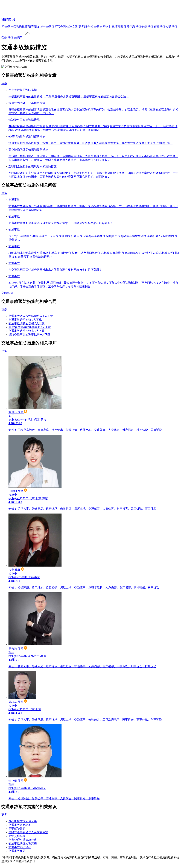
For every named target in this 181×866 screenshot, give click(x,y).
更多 (4, 83)
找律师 (94, 26)
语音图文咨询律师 (39, 26)
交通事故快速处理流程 (22, 843)
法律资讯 (153, 26)
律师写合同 (59, 26)
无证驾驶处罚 (16, 828)
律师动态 (129, 26)
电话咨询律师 (19, 26)
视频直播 (117, 26)
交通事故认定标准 (19, 824)
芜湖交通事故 (16, 836)
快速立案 (72, 26)
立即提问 (7, 293)
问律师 (5, 26)
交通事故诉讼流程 (19, 847)
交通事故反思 (16, 850)
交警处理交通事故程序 (22, 839)
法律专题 (141, 26)
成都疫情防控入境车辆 (22, 821)
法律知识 (8, 19)
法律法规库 (15, 37)
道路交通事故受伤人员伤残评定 (28, 832)
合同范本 (105, 26)
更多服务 (84, 26)
